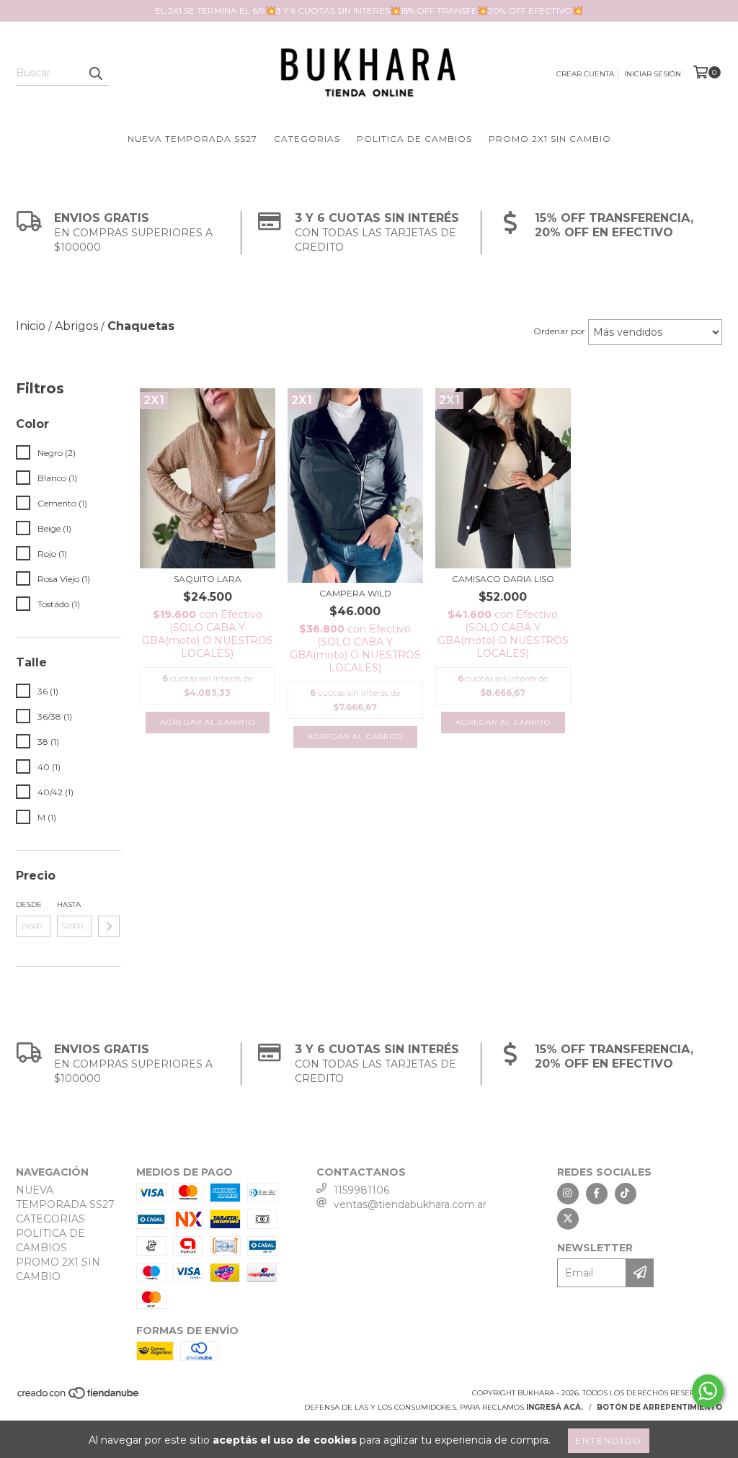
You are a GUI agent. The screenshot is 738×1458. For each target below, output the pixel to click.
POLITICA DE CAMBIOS (414, 138)
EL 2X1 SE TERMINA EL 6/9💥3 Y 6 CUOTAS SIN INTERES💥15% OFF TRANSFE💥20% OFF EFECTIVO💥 (369, 10)
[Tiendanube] (79, 1397)
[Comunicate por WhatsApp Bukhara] (708, 1391)
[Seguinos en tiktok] (625, 1193)
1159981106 (361, 1190)
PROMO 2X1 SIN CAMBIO (550, 138)
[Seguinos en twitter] (568, 1219)
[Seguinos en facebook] (597, 1193)
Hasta (69, 904)
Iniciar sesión (652, 74)
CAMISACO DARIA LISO (503, 578)
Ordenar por (559, 331)
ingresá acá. (554, 1407)
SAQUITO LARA (207, 578)
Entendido (608, 1440)
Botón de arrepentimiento (659, 1407)
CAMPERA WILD (355, 593)
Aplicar (109, 926)
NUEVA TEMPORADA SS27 (192, 138)
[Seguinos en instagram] (568, 1193)
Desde (29, 904)
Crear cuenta (585, 74)
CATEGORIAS (307, 138)
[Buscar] (95, 73)
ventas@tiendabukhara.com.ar (410, 1204)
